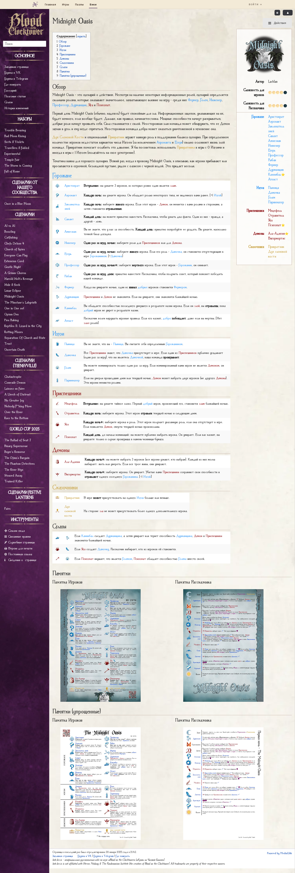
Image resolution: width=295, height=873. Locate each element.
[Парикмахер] (57, 380)
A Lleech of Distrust (17, 394)
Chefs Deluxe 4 (14, 243)
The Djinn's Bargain (17, 457)
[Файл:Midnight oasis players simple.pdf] (100, 783)
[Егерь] (57, 253)
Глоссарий (10, 90)
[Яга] (57, 424)
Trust (8, 343)
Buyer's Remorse (14, 451)
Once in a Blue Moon (17, 203)
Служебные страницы (21, 542)
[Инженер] (57, 242)
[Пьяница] (57, 343)
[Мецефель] (57, 403)
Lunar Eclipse (12, 290)
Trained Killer (13, 481)
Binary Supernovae (16, 446)
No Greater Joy (14, 400)
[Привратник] (57, 497)
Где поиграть (12, 84)
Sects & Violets (14, 142)
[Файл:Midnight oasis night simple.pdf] (223, 783)
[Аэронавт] (57, 195)
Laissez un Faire (14, 388)
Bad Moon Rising (15, 136)
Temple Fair (11, 159)
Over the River (13, 412)
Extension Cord (14, 261)
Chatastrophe (12, 376)
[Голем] (57, 367)
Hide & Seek (12, 284)
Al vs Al (9, 225)
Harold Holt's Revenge (18, 278)
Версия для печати (20, 548)
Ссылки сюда (16, 530)
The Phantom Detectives (19, 463)
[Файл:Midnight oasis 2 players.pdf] (100, 645)
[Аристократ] (57, 185)
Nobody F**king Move (18, 406)
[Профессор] (57, 264)
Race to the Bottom (16, 418)
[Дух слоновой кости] (57, 510)
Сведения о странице (22, 560)
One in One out (14, 308)
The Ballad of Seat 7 (17, 440)
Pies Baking (11, 320)
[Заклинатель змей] (57, 206)
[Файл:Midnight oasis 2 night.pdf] (223, 645)
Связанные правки (19, 536)
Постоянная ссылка (20, 554)
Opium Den (11, 314)
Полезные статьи (15, 96)
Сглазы (8, 102)
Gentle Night (12, 267)
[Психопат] (57, 436)
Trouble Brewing (15, 130)
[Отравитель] (57, 413)
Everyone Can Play (15, 255)
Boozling (9, 231)
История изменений (16, 108)
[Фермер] (57, 287)
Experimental (12, 153)
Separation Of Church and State (24, 337)
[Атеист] (57, 320)
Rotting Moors (13, 332)
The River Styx (13, 469)
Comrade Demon (14, 382)
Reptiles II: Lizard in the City (23, 326)
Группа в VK (12, 72)
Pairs (7, 508)
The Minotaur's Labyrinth (20, 302)
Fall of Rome (12, 171)
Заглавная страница (16, 66)
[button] (277, 12)
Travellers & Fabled (16, 148)
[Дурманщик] (57, 296)
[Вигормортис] (57, 474)
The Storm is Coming (18, 165)
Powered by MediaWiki (279, 853)
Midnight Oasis (14, 296)
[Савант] (57, 218)
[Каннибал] (57, 307)
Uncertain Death (14, 349)
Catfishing (10, 237)
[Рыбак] (57, 276)
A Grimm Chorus (15, 273)
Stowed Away (13, 475)
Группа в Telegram (16, 78)
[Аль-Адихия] (57, 461)
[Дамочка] (57, 354)
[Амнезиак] (57, 231)
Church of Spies (14, 249)
